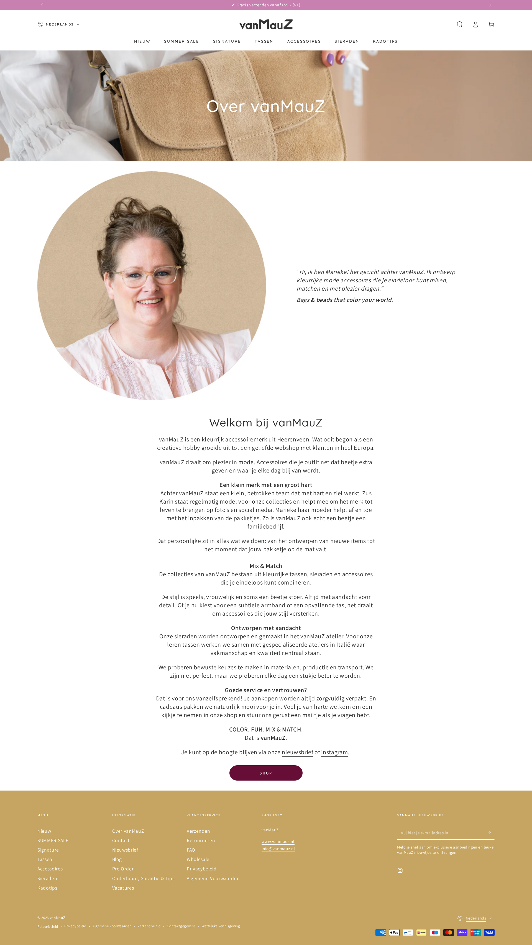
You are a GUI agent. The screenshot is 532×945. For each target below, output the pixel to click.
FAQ (191, 850)
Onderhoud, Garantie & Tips (143, 878)
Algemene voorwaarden (112, 926)
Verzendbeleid (149, 926)
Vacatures (123, 888)
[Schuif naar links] (42, 5)
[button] (459, 24)
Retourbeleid (47, 926)
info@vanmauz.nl (278, 848)
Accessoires (50, 868)
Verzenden (198, 831)
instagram (334, 752)
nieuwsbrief (297, 752)
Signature (48, 850)
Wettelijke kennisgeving (221, 926)
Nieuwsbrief (125, 850)
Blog (117, 859)
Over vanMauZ (128, 831)
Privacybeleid (202, 868)
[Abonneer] (491, 832)
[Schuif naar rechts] (489, 5)
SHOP (266, 773)
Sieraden (47, 878)
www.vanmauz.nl (278, 841)
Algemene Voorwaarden (213, 878)
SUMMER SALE (52, 840)
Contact (121, 840)
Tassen (44, 859)
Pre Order (123, 868)
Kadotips (47, 888)
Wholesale (198, 859)
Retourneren (201, 840)
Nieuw (44, 831)
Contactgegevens (181, 926)
